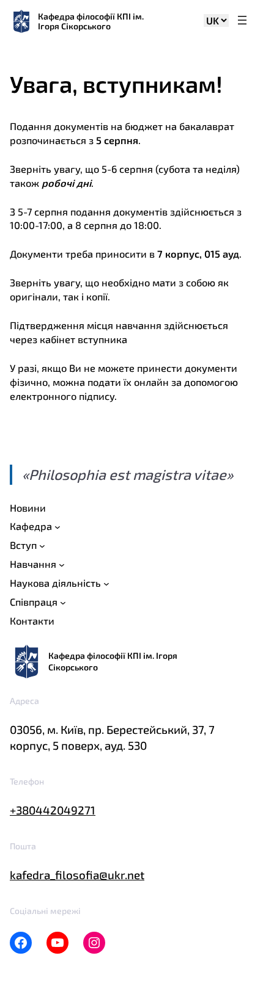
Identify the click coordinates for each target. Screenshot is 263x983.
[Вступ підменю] (42, 546)
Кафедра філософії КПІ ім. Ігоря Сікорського (91, 21)
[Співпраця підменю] (63, 603)
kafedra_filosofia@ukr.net (77, 875)
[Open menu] (242, 21)
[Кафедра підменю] (57, 527)
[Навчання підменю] (62, 565)
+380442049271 (52, 810)
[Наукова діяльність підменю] (106, 584)
